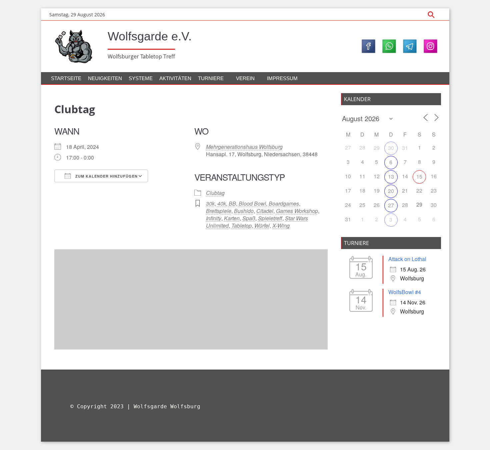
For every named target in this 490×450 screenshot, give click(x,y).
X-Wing (281, 225)
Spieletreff (270, 218)
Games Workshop (297, 211)
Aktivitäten (175, 78)
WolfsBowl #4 (404, 292)
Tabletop (241, 225)
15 (419, 176)
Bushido (244, 211)
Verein (245, 78)
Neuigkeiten (105, 78)
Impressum (282, 78)
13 (391, 176)
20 (391, 191)
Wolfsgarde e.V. (150, 36)
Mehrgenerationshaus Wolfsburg (244, 147)
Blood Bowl (252, 203)
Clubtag (215, 193)
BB (232, 203)
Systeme (141, 78)
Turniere (211, 78)
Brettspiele (218, 211)
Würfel (262, 225)
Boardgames (284, 203)
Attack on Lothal (407, 259)
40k (221, 203)
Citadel (264, 211)
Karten (232, 218)
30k (210, 203)
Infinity (213, 218)
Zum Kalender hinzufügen (106, 176)
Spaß (248, 218)
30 (391, 148)
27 (391, 205)
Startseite (66, 78)
